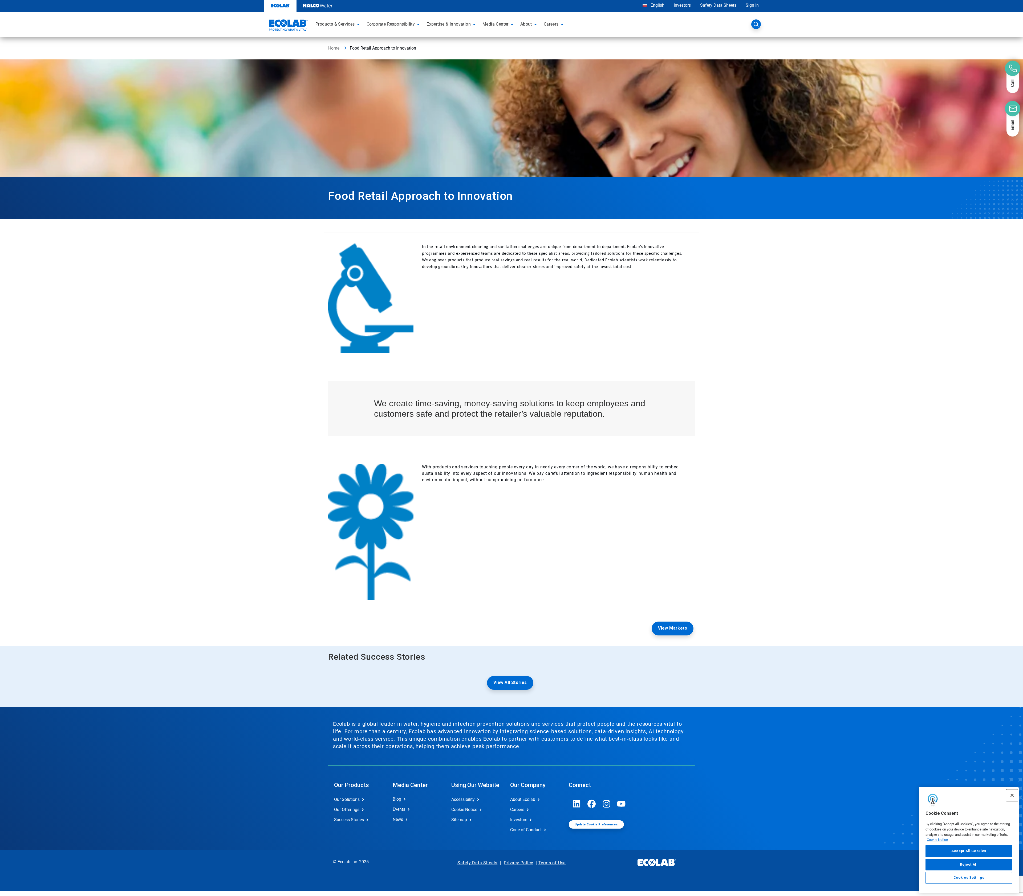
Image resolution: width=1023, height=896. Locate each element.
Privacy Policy (518, 862)
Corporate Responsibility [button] (391, 24)
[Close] (1012, 795)
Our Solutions (347, 799)
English (656, 5)
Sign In (752, 5)
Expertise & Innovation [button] (449, 24)
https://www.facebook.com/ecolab (591, 803)
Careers (517, 809)
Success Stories (349, 819)
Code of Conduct (526, 829)
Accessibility (463, 799)
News (398, 819)
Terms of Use (552, 862)
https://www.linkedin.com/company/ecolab (576, 803)
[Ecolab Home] (287, 26)
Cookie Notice (937, 840)
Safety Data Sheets (718, 5)
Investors (682, 5)
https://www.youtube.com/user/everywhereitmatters (621, 803)
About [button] (526, 24)
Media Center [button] (495, 24)
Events (399, 809)
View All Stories (510, 682)
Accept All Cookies (968, 851)
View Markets (672, 628)
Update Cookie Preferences (596, 824)
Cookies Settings (968, 878)
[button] (359, 24)
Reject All (969, 864)
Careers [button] (551, 24)
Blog (397, 799)
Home (333, 48)
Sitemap (459, 819)
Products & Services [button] (335, 24)
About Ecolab (522, 799)
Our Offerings (346, 809)
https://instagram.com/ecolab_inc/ (606, 803)
